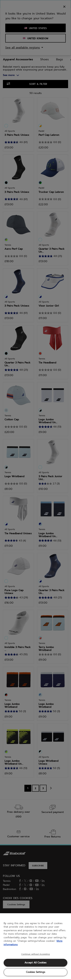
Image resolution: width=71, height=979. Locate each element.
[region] (35, 946)
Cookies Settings (35, 972)
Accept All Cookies (35, 962)
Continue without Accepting (35, 954)
